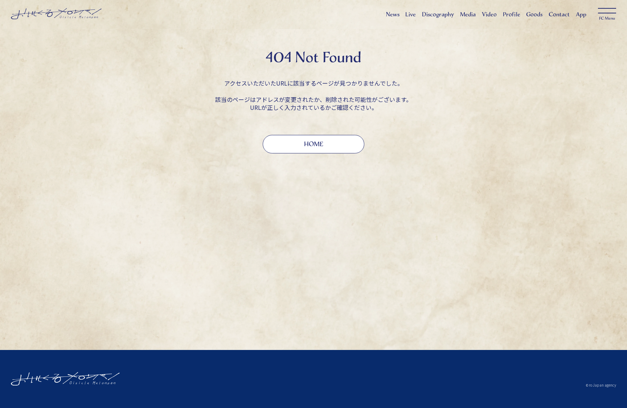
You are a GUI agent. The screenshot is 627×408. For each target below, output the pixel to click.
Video (489, 14)
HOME (313, 144)
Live (410, 14)
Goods (534, 14)
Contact (559, 14)
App (581, 14)
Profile (511, 14)
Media (468, 14)
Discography (438, 14)
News (392, 14)
